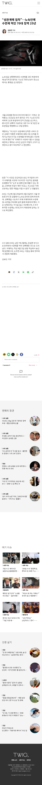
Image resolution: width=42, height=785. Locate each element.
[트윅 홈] (7, 3)
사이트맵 (28, 767)
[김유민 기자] (4, 31)
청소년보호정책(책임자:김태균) (19, 767)
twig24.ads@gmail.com (24, 771)
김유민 (10, 30)
